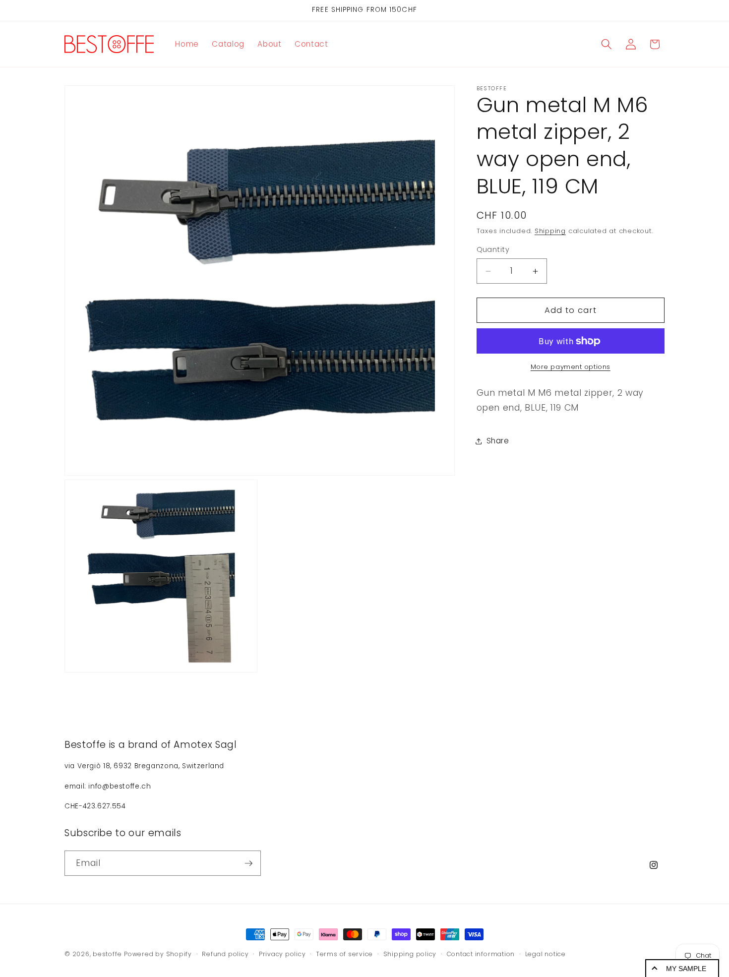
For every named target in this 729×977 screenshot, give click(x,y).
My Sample (686, 969)
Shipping (550, 231)
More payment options (570, 367)
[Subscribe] (248, 863)
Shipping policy (410, 953)
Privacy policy (282, 953)
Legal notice (545, 953)
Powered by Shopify (158, 954)
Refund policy (225, 953)
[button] (606, 44)
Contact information (481, 953)
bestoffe (107, 954)
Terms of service (344, 953)
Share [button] (497, 441)
